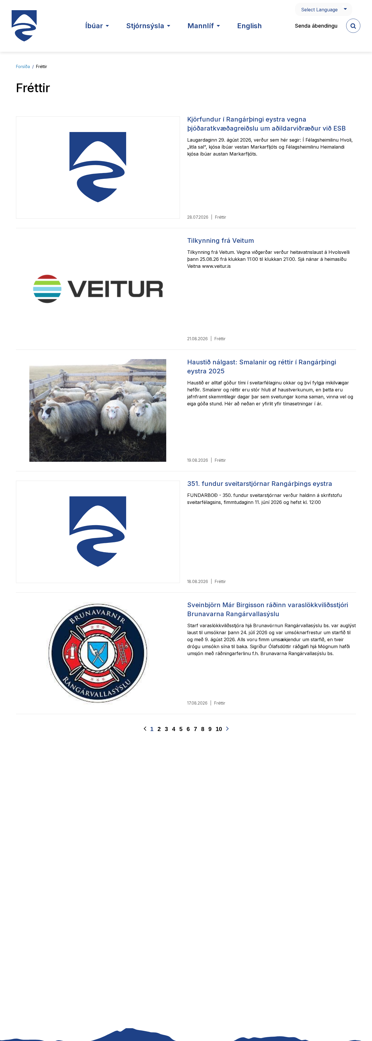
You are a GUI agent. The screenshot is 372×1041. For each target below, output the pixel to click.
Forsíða (23, 66)
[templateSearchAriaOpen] (353, 26)
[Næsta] (227, 728)
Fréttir (41, 66)
